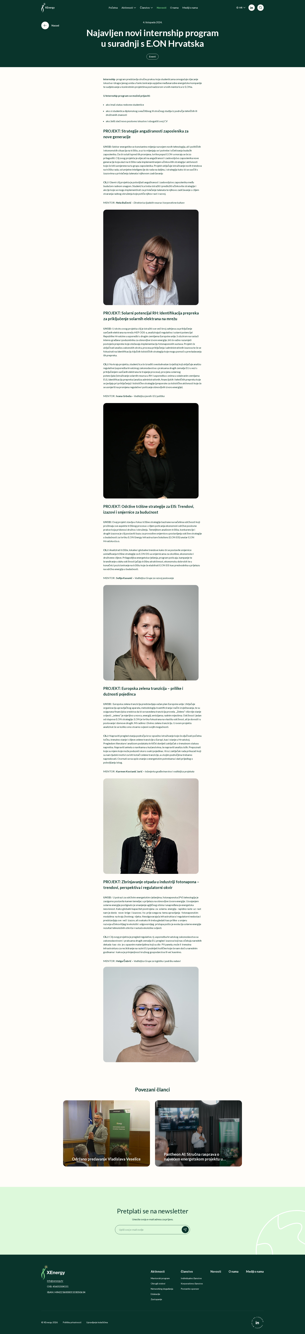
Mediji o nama (255, 1271)
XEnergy (48, 1322)
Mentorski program (160, 1278)
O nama (233, 1271)
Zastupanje (156, 1299)
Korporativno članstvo (192, 1283)
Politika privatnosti (72, 1322)
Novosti (215, 1271)
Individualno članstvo (191, 1278)
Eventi (152, 56)
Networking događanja (162, 1289)
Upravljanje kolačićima (97, 1322)
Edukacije (155, 1294)
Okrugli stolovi (158, 1283)
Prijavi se (185, 1229)
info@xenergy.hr (55, 1280)
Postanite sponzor (190, 1289)
